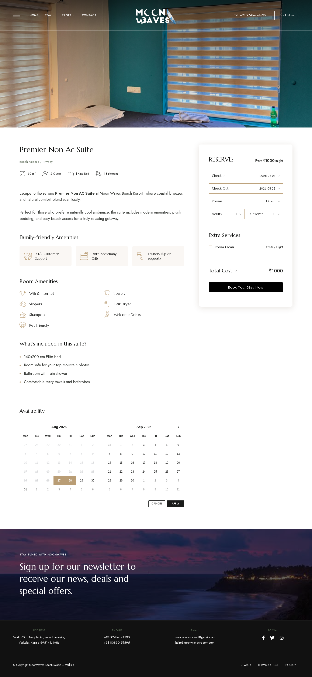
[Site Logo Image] (156, 16)
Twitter (272, 638)
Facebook (263, 638)
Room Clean (224, 247)
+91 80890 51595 (117, 642)
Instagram (282, 638)
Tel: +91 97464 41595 (250, 15)
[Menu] (16, 15)
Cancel (157, 504)
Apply (175, 504)
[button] (286, 15)
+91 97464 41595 (117, 637)
